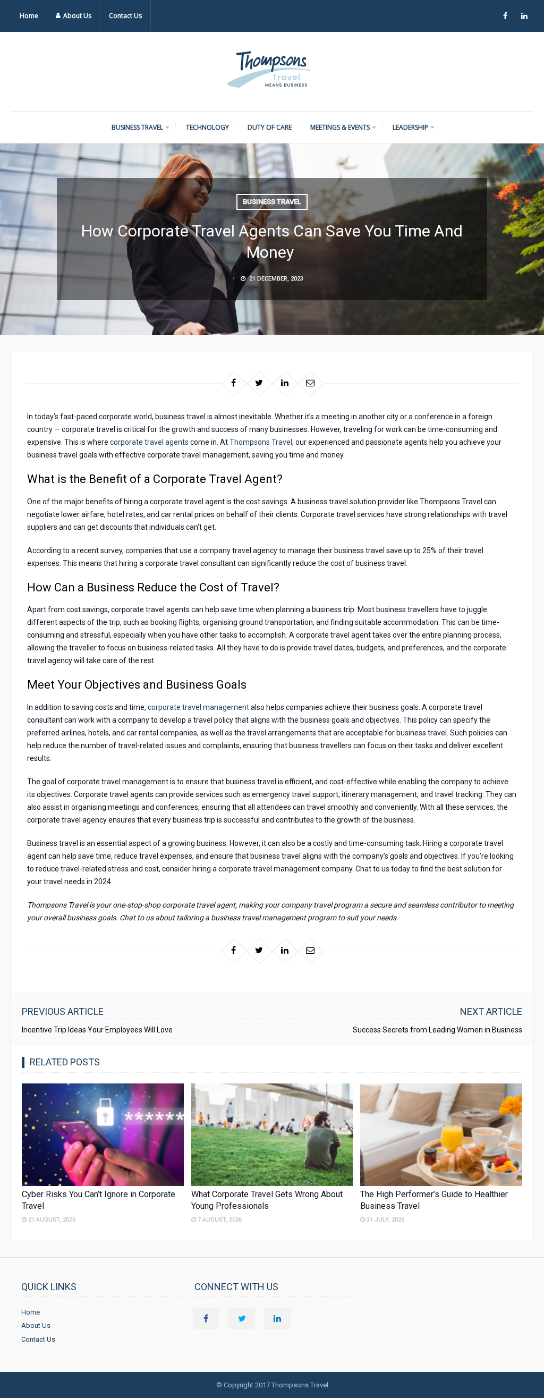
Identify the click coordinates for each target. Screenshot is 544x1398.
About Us (77, 15)
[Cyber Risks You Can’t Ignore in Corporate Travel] (103, 1134)
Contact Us (125, 15)
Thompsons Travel (261, 442)
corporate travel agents (150, 442)
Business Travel (137, 127)
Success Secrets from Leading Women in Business (437, 1030)
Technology (207, 127)
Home (29, 15)
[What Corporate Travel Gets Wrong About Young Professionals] (272, 1134)
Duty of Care (270, 127)
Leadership (410, 127)
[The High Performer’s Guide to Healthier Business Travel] (441, 1134)
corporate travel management (198, 707)
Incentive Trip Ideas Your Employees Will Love (98, 1030)
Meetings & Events (340, 127)
